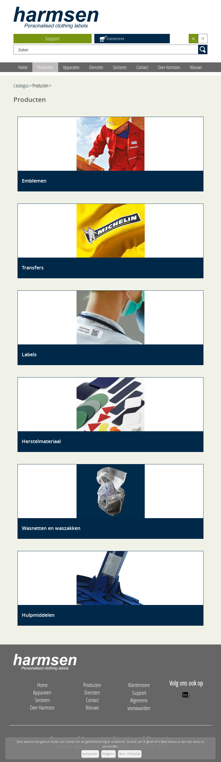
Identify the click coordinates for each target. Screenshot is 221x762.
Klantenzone (115, 38)
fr (202, 38)
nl (193, 38)
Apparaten (71, 67)
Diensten (96, 67)
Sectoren (120, 67)
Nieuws (196, 67)
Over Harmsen (169, 67)
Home (22, 67)
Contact (142, 67)
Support (52, 38)
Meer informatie (129, 754)
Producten (45, 67)
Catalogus (21, 85)
